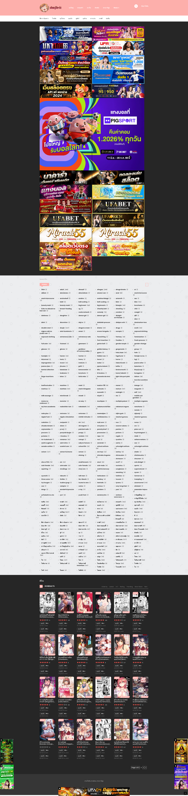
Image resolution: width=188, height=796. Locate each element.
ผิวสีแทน (119, 515)
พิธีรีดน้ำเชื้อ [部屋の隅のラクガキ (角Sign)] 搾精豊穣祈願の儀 (47, 659)
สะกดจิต (138, 536)
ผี (136, 515)
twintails (101, 483)
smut (100, 462)
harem (64, 356)
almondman (84, 293)
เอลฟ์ (81, 553)
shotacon (120, 459)
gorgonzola (121, 349)
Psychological (140, 433)
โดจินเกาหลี (65, 563)
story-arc (83, 469)
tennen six (139, 476)
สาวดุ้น (82, 539)
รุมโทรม (62, 18)
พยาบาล (138, 519)
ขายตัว (63, 502)
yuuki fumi (83, 495)
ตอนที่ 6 (42, 713)
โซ (43, 560)
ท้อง (81, 509)
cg (80, 309)
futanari (64, 344)
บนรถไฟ (45, 515)
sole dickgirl (139, 462)
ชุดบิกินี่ (119, 505)
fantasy (120, 337)
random (83, 436)
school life (83, 446)
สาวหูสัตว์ (46, 543)
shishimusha (140, 455)
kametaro (139, 366)
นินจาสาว (138, 512)
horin (63, 359)
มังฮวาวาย (64, 529)
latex (63, 376)
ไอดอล (101, 570)
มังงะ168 (63, 526)
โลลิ (44, 570)
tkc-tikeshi (83, 479)
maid (81, 385)
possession (102, 433)
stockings (65, 469)
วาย (80, 536)
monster (64, 401)
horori (100, 359)
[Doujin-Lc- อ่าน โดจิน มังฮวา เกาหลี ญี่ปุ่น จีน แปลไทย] (51, 8)
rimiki (137, 436)
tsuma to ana (84, 483)
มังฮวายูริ (45, 529)
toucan (119, 479)
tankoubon (102, 476)
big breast (84, 305)
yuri (63, 495)
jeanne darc (46, 366)
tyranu (119, 483)
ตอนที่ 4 (80, 623)
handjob (45, 356)
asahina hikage (104, 298)
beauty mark (47, 305)
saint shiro (65, 443)
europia (119, 331)
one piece (102, 426)
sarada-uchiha (48, 446)
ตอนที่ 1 (42, 629)
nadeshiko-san (66, 407)
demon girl (83, 316)
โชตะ (137, 557)
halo (137, 352)
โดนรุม (119, 563)
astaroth (120, 298)
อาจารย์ (64, 550)
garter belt (102, 344)
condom (119, 312)
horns (81, 359)
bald (63, 302)
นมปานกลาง (121, 509)
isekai (100, 363)
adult (64, 290)
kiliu (99, 370)
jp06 (81, 366)
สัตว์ (43, 539)
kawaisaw (64, 370)
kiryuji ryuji (139, 370)
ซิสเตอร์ (45, 509)
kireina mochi (121, 370)
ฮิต (117, 550)
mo (117, 396)
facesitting (102, 337)
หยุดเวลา (119, 546)
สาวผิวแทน (121, 539)
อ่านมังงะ (93, 781)
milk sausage (47, 396)
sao (137, 443)
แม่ (136, 553)
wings (44, 489)
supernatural (140, 469)
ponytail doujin (67, 433)
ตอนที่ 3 (80, 629)
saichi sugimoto (48, 443)
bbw (137, 302)
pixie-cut (139, 429)
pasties (119, 429)
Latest (111, 587)
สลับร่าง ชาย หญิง (122, 536)
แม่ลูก (100, 557)
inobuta (82, 363)
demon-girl (102, 316)
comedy (101, 312)
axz (136, 298)
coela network (84, 312)
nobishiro (46, 422)
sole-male (102, 465)
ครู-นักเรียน (139, 502)
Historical (46, 359)
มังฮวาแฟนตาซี (103, 529)
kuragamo (139, 373)
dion (137, 319)
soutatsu (120, 465)
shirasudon (120, 455)
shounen (139, 459)
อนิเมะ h (45, 550)
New (145, 587)
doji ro (81, 322)
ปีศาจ (81, 515)
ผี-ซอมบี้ (119, 519)
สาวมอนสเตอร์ (140, 539)
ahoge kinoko (121, 290)
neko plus (46, 413)
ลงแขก (119, 533)
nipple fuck (46, 417)
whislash (138, 486)
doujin (64, 328)
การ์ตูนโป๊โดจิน (140, 498)
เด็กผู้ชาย (138, 550)
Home (41, 279)
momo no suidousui (44, 402)
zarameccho (103, 495)
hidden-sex (102, 356)
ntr (81, 422)
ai (136, 290)
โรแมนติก (120, 567)
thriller (63, 479)
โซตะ (63, 560)
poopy (81, 433)
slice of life (46, 462)
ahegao (102, 290)
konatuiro (83, 373)
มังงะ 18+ (45, 526)
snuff (118, 462)
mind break (65, 396)
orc (136, 426)
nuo (118, 422)
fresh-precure (140, 340)
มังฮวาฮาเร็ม (84, 529)
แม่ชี (62, 557)
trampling (139, 479)
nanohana (139, 407)
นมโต (44, 512)
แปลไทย (101, 553)
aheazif (82, 290)
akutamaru (65, 293)
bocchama (139, 305)
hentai (82, 356)
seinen (45, 452)
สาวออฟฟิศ (65, 543)
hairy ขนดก (121, 352)
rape (100, 436)
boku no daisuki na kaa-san (47, 310)
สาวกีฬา (64, 539)
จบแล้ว (100, 505)
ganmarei (83, 344)
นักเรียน (120, 512)
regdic (119, 436)
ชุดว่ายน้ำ (139, 505)
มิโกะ (46, 279)
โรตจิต (54, 18)
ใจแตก (63, 570)
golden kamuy (103, 349)
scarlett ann (66, 446)
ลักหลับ (97, 8)
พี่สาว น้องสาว (47, 522)
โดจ (80, 560)
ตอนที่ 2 (42, 623)
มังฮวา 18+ (83, 526)
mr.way (82, 401)
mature (120, 389)
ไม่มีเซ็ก (82, 570)
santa (118, 443)
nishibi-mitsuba (85, 417)
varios (81, 486)
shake (137, 452)
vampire (64, 486)
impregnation (48, 363)
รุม (80, 533)
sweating (120, 472)
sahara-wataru (141, 439)
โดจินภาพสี (139, 560)
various (101, 486)
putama (45, 436)
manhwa (65, 389)
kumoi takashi (121, 373)
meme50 (101, 392)
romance (65, 439)
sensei (82, 452)
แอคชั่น (119, 557)
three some (47, 479)
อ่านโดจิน (88, 781)
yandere (101, 489)
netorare (65, 413)
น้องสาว (82, 512)
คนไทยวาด (102, 502)
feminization (140, 337)
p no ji (63, 429)
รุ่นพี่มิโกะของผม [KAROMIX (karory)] (84, 616)
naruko (138, 410)
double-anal (47, 328)
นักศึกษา (101, 512)
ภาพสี (100, 18)
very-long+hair (122, 486)
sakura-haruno (85, 443)
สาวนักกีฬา (101, 539)
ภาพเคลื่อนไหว (121, 522)
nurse (137, 422)
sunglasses (120, 469)
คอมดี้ (45, 505)
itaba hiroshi (121, 363)
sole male (65, 465)
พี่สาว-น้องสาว (44, 18)
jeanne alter (140, 363)
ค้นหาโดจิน (144, 6)
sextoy (119, 452)
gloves (63, 349)
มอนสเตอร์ (138, 522)
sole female (47, 465)
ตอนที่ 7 (42, 708)
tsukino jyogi (66, 483)
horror (119, 359)
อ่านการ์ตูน (106, 8)
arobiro (82, 298)
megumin (139, 389)
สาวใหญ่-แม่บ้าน (48, 546)
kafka (118, 366)
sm (63, 462)
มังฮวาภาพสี (139, 526)
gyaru (100, 352)
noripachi (64, 422)
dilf (136, 316)
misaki (81, 396)
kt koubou (102, 373)
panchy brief (103, 429)
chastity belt (103, 309)
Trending (130, 587)
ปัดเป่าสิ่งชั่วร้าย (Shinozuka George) (63, 617)
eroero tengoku (104, 331)
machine (64, 385)
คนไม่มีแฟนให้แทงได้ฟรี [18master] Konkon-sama (121, 744)
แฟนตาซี (120, 553)
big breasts (102, 305)
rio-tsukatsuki (47, 439)
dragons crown (85, 328)
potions (119, 433)
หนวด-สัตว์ (102, 546)
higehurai (120, 356)
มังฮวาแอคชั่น (121, 529)
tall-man (82, 476)
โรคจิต (137, 563)
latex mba (83, 376)
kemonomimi (84, 370)
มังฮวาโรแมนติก (141, 529)
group (138, 349)
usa (43, 486)
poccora (45, 433)
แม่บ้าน (82, 557)
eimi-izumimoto (67, 331)
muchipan (102, 401)
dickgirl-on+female (119, 317)
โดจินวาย (45, 563)
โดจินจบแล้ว (120, 560)
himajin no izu (140, 356)
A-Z (117, 587)
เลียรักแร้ (64, 553)
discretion (65, 322)
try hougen (46, 483)
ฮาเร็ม (89, 8)
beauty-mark (66, 305)
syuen (137, 472)
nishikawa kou (103, 417)
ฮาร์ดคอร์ (82, 550)
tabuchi (64, 476)
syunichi (45, 476)
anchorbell (65, 298)
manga (138, 385)
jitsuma (64, 366)
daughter (64, 316)
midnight (120, 392)
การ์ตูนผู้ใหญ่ (139, 495)
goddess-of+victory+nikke (84, 350)
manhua (45, 389)
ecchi (138, 328)
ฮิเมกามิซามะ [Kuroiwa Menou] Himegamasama (102, 744)
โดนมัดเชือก (102, 563)
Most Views (138, 587)
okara (63, 426)
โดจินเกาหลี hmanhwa (82, 564)
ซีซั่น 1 (47, 623)
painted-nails (84, 429)
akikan (44, 293)
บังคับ (63, 515)
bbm (118, 302)
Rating (122, 587)
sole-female (84, 465)
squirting (46, 469)
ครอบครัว (80, 8)
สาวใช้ (137, 543)
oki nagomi (83, 426)
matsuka (101, 389)
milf (137, 392)
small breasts (84, 462)
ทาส (100, 509)
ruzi (99, 439)
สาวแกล (101, 543)
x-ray (81, 489)
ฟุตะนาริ (82, 522)
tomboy (101, 479)
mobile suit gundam (138, 397)
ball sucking (83, 302)
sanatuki (101, 443)
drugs (118, 328)
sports (138, 465)
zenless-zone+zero (119, 496)
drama (101, 328)
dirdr (44, 322)
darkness (45, 316)
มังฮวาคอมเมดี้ (102, 526)
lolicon (138, 376)
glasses (45, 349)
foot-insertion (103, 340)
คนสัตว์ (81, 502)
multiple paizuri (122, 401)
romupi (82, 439)
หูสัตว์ (77, 18)
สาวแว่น (92, 18)
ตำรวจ (63, 509)
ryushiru (119, 439)
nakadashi (84, 407)
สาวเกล (82, 543)
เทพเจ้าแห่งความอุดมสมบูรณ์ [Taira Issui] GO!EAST (103, 702)
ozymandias (47, 429)
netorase (83, 413)
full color (46, 344)
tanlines (119, 476)
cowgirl (138, 312)
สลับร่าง (100, 536)
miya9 (100, 396)
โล (136, 567)
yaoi (118, 489)
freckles (119, 340)
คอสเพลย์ (82, 505)
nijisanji (138, 413)
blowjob (120, 305)
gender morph (122, 344)
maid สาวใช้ (102, 385)
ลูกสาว (63, 536)
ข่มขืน (108, 18)
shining (82, 455)
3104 (44, 290)
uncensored (140, 483)
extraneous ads (67, 337)
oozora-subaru (122, 426)
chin (137, 309)
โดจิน (101, 560)
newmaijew (102, 413)
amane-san (102, 293)
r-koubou (64, 436)
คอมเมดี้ (64, 505)
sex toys (101, 452)
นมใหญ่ (71, 8)
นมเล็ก (70, 18)
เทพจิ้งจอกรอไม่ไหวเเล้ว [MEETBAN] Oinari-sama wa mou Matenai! (139, 618)
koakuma (64, 373)
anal (118, 293)
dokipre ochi (121, 322)
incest (64, 363)
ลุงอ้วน (85, 18)
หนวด (81, 546)
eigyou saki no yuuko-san (46, 332)
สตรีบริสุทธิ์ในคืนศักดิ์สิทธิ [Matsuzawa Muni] (47, 617)
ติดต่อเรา (116, 8)
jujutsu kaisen (103, 366)
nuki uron (102, 422)
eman (81, 331)
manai (119, 385)
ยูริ (62, 533)
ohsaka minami (48, 426)
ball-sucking (103, 302)
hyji (136, 359)
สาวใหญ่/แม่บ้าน (67, 546)
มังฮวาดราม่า (121, 526)
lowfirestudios (47, 385)
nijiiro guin (120, 413)
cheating (120, 309)
